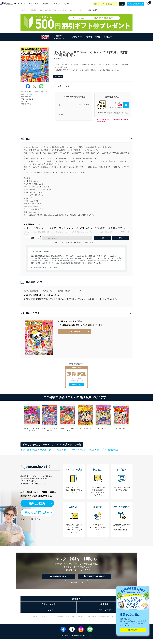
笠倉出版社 (29, 94)
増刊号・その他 (93, 37)
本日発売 (45, 4)
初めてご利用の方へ (37, 512)
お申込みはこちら (76, 384)
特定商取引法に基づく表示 (66, 616)
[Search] (122, 4)
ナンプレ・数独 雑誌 (107, 449)
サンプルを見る (74, 331)
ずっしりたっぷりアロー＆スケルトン (63, 10)
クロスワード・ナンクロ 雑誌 (79, 449)
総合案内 (76, 599)
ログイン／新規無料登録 (135, 3)
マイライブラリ (34, 4)
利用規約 (35, 616)
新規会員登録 (37, 503)
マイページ (21, 4)
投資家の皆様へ (104, 616)
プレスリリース (48, 610)
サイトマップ (116, 616)
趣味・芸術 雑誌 (31, 10)
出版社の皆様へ (91, 616)
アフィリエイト (48, 604)
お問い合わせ (104, 610)
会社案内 (80, 616)
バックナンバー (82, 10)
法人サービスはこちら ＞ (30, 519)
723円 (79, 105)
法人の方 (66, 4)
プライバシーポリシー (48, 616)
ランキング (56, 4)
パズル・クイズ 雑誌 (44, 10)
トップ (22, 10)
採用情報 (104, 604)
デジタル (62, 114)
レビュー (108, 37)
